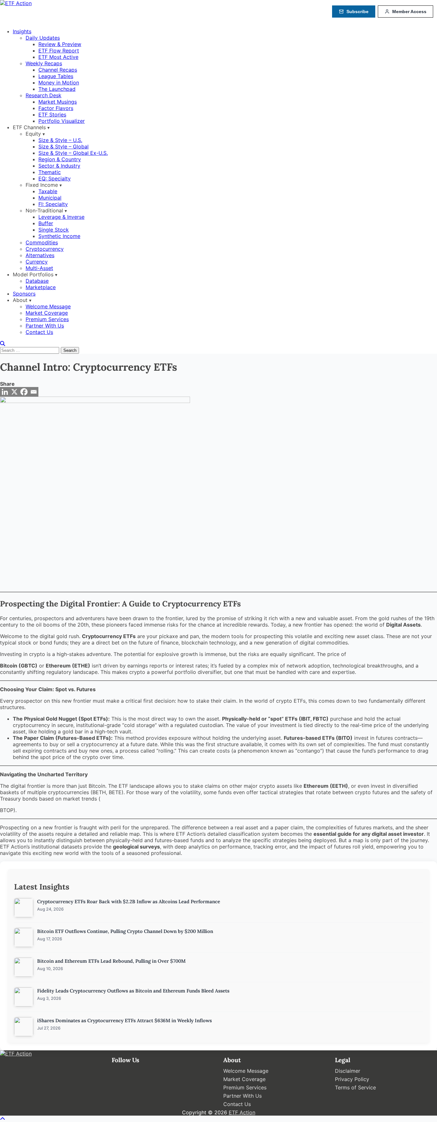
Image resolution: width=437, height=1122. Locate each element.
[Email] (33, 392)
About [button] (20, 300)
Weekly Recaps (44, 63)
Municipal (49, 197)
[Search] (2, 343)
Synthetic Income (59, 236)
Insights (22, 31)
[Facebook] (24, 392)
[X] (14, 392)
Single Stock (53, 229)
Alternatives (40, 255)
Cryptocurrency (45, 249)
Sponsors (24, 293)
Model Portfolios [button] (33, 274)
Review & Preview (59, 44)
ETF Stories (52, 114)
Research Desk (43, 95)
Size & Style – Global (63, 146)
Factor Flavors (55, 108)
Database (37, 281)
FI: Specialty (53, 204)
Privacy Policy (352, 1079)
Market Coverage (47, 313)
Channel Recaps (57, 70)
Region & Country (59, 159)
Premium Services (47, 319)
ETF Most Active (58, 57)
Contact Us (39, 332)
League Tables (55, 76)
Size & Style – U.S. (60, 140)
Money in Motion (58, 82)
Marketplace (41, 287)
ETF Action (242, 1112)
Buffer (45, 223)
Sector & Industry (59, 165)
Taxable (47, 191)
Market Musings (57, 102)
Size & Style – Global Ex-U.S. (73, 153)
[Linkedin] (5, 392)
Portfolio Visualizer (61, 121)
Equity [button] (33, 133)
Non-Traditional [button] (44, 210)
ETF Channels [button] (29, 127)
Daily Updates (43, 38)
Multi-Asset (39, 268)
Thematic (49, 172)
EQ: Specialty (54, 178)
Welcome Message (48, 306)
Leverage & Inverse (61, 217)
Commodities (42, 242)
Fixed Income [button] (42, 185)
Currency (37, 261)
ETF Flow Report (58, 50)
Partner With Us (45, 325)
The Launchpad (56, 89)
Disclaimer (347, 1071)
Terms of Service (355, 1087)
